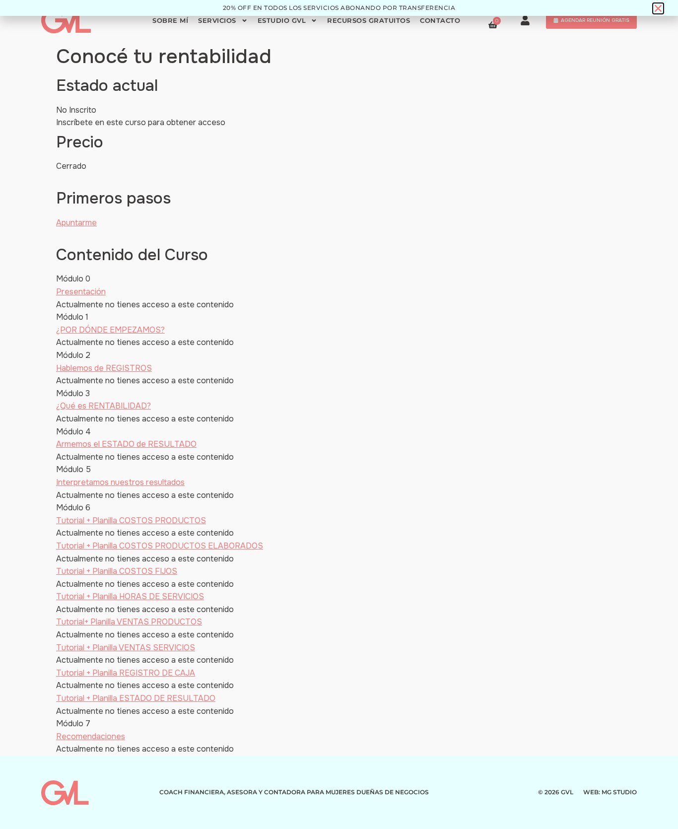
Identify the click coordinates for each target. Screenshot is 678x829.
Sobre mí (170, 20)
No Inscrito (76, 110)
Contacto (440, 20)
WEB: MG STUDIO (610, 792)
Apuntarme (76, 222)
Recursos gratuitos (368, 20)
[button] (658, 8)
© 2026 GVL (555, 792)
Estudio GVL (282, 20)
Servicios (217, 20)
